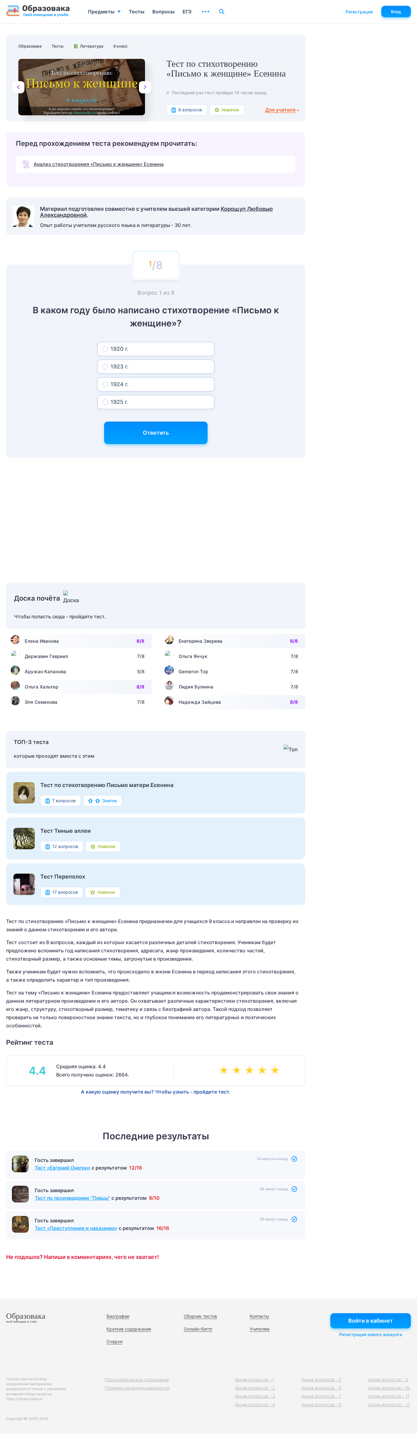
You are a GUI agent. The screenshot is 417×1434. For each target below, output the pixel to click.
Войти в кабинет (370, 1320)
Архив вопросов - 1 (254, 1379)
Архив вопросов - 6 (322, 1387)
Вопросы (163, 12)
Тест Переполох (62, 877)
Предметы (101, 12)
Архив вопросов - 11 (388, 1396)
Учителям (260, 1329)
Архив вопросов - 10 (389, 1387)
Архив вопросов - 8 (322, 1404)
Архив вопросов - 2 (255, 1387)
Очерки (114, 1341)
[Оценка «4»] (263, 1070)
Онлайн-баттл (198, 1329)
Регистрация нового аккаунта (370, 1334)
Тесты (136, 12)
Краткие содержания (129, 1329)
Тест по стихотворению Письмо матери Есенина (106, 785)
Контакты (259, 1316)
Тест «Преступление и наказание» (76, 1228)
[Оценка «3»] (250, 1070)
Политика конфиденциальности (137, 1387)
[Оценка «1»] (225, 1070)
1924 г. (120, 384)
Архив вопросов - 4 (255, 1404)
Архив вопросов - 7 (321, 1396)
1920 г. (120, 349)
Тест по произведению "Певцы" (72, 1198)
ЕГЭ (187, 12)
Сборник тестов (200, 1316)
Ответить (156, 432)
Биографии (118, 1316)
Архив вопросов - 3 (255, 1396)
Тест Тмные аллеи (65, 831)
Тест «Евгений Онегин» (62, 1168)
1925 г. (119, 402)
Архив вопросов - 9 (388, 1379)
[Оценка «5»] (276, 1070)
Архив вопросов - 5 (321, 1379)
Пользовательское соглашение (137, 1379)
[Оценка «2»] (237, 1070)
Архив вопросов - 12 (389, 1404)
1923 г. (120, 366)
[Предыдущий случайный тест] (18, 87)
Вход (396, 11)
